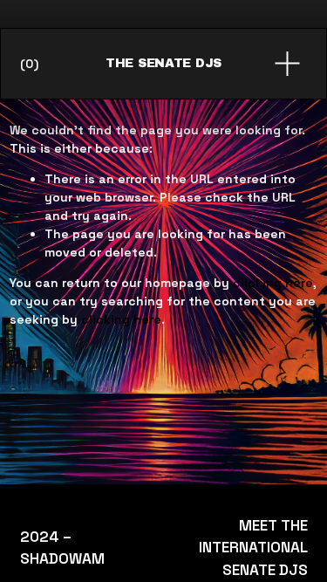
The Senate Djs (163, 63)
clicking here (273, 283)
